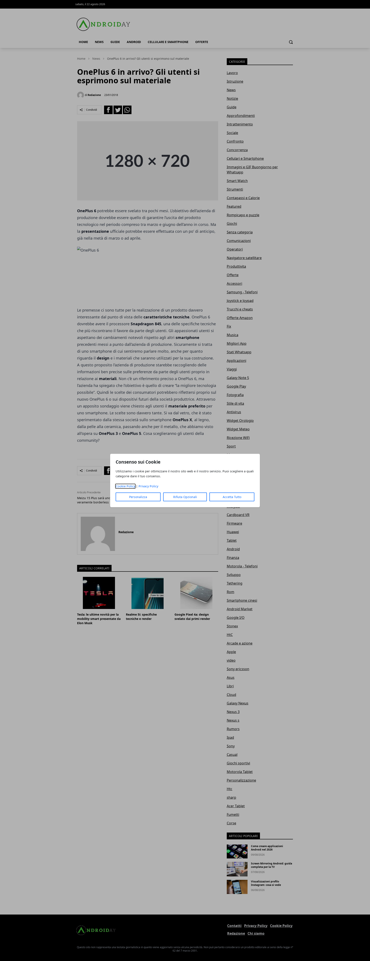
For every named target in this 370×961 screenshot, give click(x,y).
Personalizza (138, 497)
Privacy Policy (148, 486)
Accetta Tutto (232, 497)
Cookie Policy (125, 486)
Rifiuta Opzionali (185, 497)
